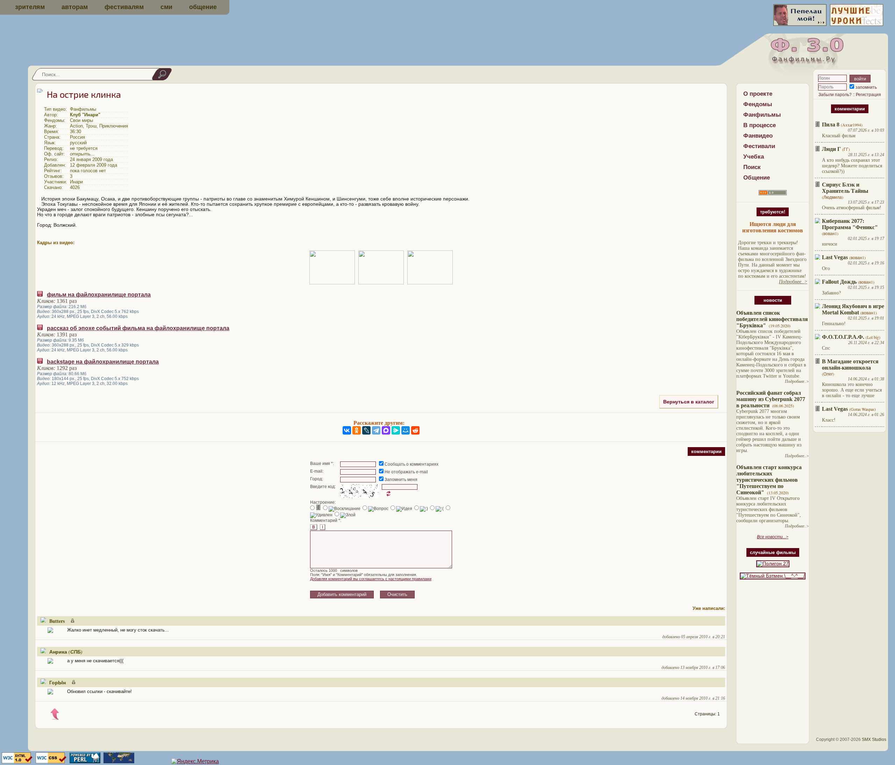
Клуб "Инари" (85, 114)
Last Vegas (835, 257)
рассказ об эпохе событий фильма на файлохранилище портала (138, 328)
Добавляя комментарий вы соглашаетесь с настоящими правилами (370, 579)
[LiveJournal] (366, 430)
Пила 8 (830, 125)
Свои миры (81, 120)
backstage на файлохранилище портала (103, 362)
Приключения (113, 126)
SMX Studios (874, 739)
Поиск (752, 167)
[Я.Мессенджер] (396, 430)
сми (166, 6)
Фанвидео (758, 135)
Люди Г (831, 149)
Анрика (58, 651)
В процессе (759, 125)
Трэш (91, 126)
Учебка (753, 156)
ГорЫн (57, 682)
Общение (756, 177)
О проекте (757, 93)
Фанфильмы (762, 114)
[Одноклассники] (356, 430)
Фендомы (757, 104)
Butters (57, 621)
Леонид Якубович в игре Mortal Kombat (853, 309)
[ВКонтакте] (347, 430)
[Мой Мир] (405, 430)
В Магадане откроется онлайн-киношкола (850, 364)
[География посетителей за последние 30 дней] (118, 761)
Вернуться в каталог (688, 402)
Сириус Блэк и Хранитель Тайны (845, 188)
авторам (75, 6)
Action (76, 126)
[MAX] (386, 430)
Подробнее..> (797, 381)
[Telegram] (376, 430)
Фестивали (759, 146)
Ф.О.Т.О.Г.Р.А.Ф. (843, 337)
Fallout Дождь (839, 282)
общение (203, 6)
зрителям (30, 6)
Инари (76, 181)
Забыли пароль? (835, 94)
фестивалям (124, 6)
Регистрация (868, 94)
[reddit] (415, 430)
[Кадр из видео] (332, 267)
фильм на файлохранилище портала (99, 295)
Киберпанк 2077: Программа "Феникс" (850, 224)
